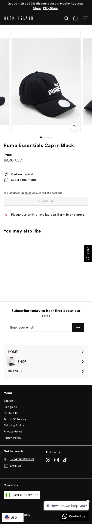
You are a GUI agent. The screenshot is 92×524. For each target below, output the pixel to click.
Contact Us (11, 413)
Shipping (26, 193)
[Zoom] (74, 127)
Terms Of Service (15, 419)
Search (8, 401)
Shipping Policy (14, 425)
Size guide (10, 407)
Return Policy (12, 438)
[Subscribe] (78, 327)
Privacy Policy (13, 431)
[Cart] (75, 18)
